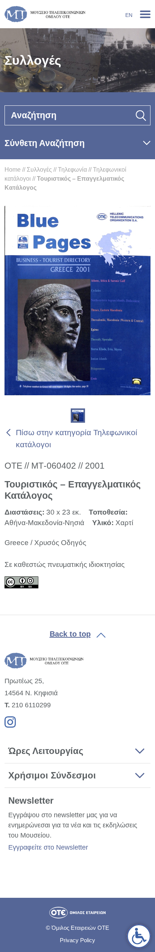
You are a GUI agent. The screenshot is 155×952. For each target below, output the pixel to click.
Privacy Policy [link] (77, 940)
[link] (139, 936)
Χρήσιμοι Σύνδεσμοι (52, 775)
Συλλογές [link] (39, 169)
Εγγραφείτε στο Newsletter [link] (48, 847)
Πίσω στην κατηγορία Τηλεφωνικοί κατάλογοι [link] (76, 438)
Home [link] (13, 169)
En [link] (128, 15)
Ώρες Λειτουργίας (45, 751)
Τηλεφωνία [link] (72, 169)
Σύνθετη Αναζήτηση (45, 143)
